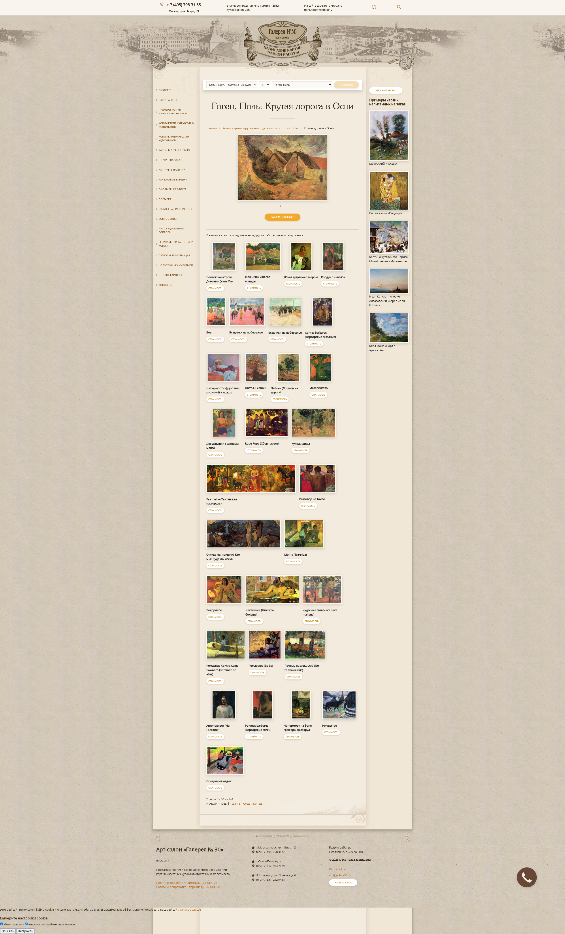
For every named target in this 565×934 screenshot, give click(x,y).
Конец (257, 804)
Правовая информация (174, 255)
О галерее (165, 90)
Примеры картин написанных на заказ (173, 111)
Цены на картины (170, 275)
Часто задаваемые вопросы (171, 230)
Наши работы (168, 100)
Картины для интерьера (174, 150)
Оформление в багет (172, 189)
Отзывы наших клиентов (175, 208)
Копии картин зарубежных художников (176, 124)
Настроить (25, 931)
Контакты (165, 285)
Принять (8, 931)
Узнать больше (190, 910)
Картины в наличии (172, 169)
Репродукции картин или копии (176, 243)
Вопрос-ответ (168, 218)
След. (246, 804)
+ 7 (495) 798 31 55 (184, 4)
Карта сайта (337, 869)
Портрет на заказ (170, 160)
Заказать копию (283, 217)
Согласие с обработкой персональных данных (188, 887)
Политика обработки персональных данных (186, 883)
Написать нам (343, 882)
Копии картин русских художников (174, 138)
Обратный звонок (386, 90)
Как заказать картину (173, 179)
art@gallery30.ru (340, 875)
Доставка (165, 199)
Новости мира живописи (176, 265)
